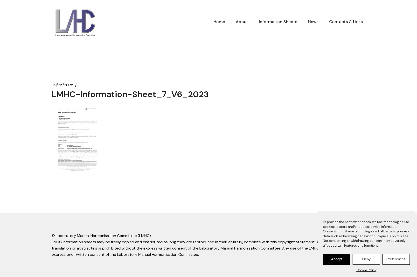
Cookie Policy (366, 270)
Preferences (396, 259)
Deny (366, 259)
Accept (336, 259)
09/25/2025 (62, 85)
